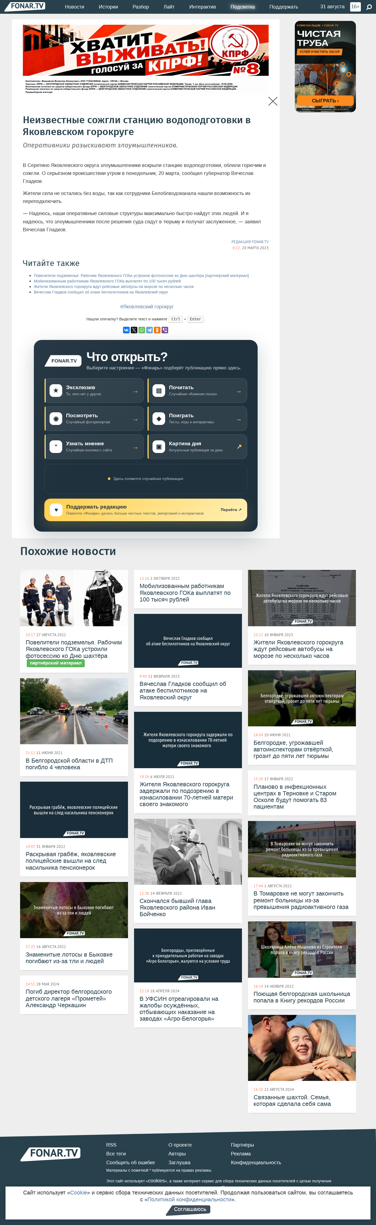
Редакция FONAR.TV (250, 241)
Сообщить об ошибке (130, 1162)
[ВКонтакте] (126, 330)
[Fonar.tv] (24, 6)
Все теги (116, 1153)
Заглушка (179, 1162)
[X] (134, 330)
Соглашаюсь (190, 1209)
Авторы (177, 1153)
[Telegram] (149, 330)
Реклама (241, 1153)
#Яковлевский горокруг (147, 306)
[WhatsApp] (141, 330)
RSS (111, 1145)
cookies (156, 1180)
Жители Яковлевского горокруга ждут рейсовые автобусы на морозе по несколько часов (114, 286)
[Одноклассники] (157, 330)
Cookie (78, 1192)
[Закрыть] (272, 101)
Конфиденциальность (256, 1162)
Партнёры (242, 1145)
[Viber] (165, 330)
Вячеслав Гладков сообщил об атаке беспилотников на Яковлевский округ (101, 292)
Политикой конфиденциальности (189, 1199)
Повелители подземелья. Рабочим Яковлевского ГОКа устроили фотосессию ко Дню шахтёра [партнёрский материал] (141, 275)
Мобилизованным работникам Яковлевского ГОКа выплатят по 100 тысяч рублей (107, 281)
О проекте (180, 1145)
